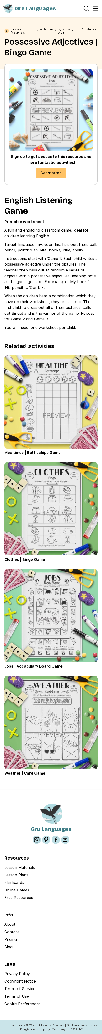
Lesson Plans (16, 875)
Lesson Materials (18, 31)
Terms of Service (19, 988)
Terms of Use (16, 996)
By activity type (65, 31)
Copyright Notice (20, 981)
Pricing (10, 939)
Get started (51, 172)
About (9, 924)
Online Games (16, 890)
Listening (91, 29)
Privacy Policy (17, 973)
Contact (11, 931)
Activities (47, 29)
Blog (8, 947)
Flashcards (14, 882)
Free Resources (18, 897)
